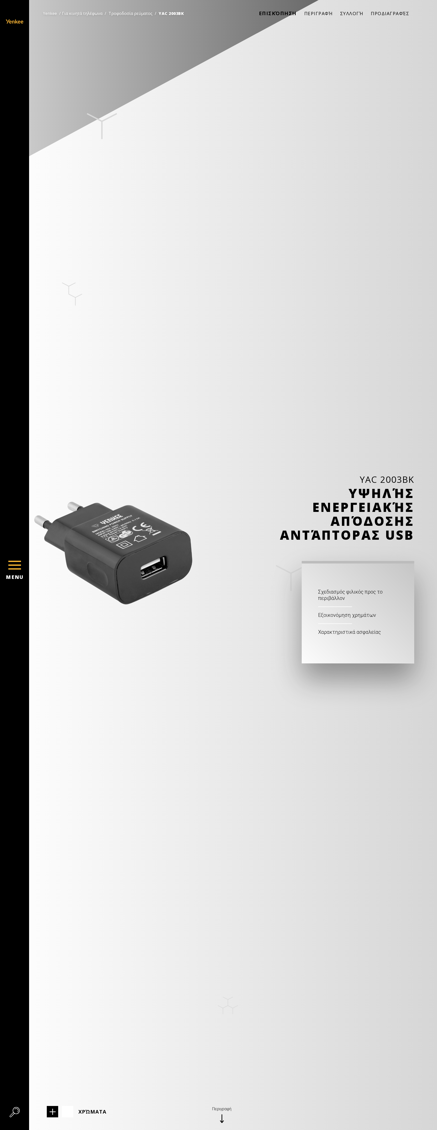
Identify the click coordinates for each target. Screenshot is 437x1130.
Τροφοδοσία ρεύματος (130, 13)
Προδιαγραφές (390, 13)
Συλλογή (351, 13)
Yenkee (50, 13)
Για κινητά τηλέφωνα (82, 13)
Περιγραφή (318, 13)
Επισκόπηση (278, 13)
